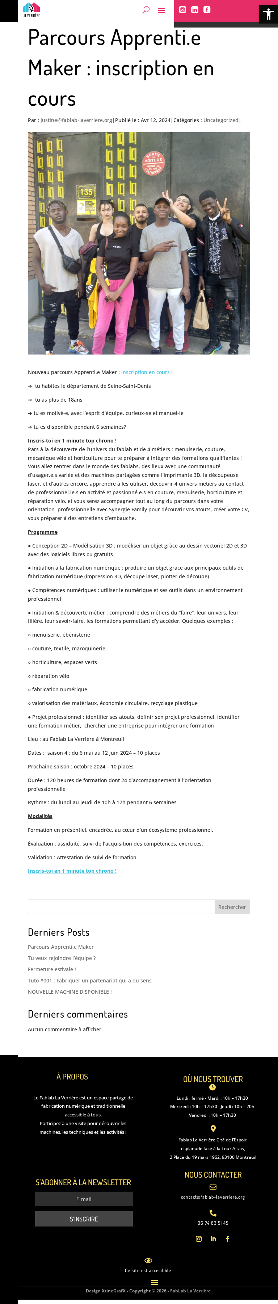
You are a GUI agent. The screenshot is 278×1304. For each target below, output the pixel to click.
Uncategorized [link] (221, 120)
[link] (268, 14)
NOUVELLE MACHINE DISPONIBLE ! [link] (70, 991)
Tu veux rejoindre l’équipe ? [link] (62, 958)
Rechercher (232, 906)
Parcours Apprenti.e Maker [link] (61, 946)
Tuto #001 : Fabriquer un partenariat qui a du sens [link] (90, 980)
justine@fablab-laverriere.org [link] (76, 120)
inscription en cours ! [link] (146, 372)
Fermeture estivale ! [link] (52, 969)
